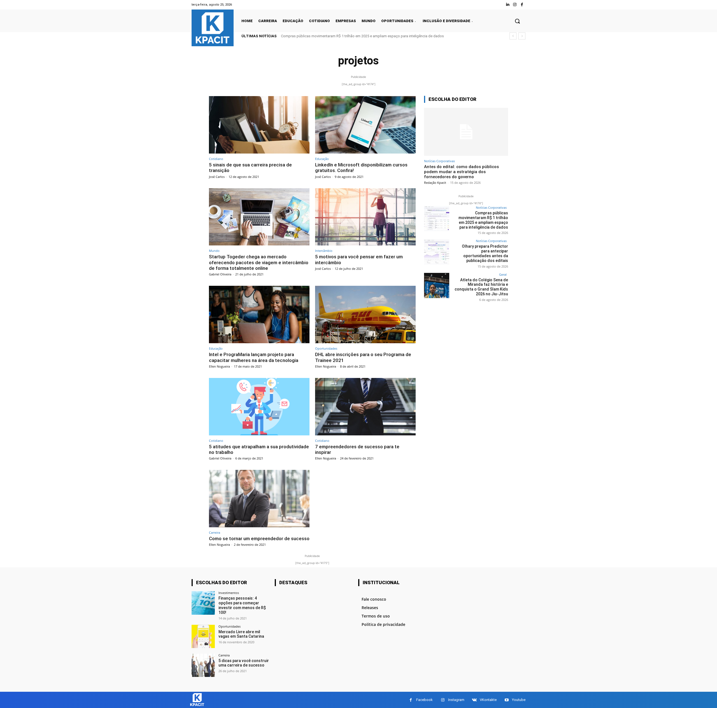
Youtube (518, 700)
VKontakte (488, 700)
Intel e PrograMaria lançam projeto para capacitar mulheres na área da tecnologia (253, 357)
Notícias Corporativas (439, 161)
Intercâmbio (323, 250)
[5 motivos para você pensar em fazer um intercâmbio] (365, 217)
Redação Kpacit (435, 182)
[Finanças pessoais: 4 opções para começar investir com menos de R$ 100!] (203, 602)
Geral (503, 274)
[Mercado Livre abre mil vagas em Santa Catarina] (203, 636)
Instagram (456, 700)
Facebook (424, 700)
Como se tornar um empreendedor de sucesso (259, 538)
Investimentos (228, 592)
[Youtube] (506, 700)
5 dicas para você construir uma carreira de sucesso (243, 663)
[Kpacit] (212, 27)
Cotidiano (216, 158)
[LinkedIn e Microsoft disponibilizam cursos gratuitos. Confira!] (365, 125)
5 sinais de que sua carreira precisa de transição (250, 167)
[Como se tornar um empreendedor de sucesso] (259, 498)
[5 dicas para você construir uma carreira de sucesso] (203, 665)
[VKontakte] (474, 700)
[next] (521, 36)
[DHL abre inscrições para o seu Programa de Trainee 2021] (365, 314)
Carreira (214, 532)
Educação (322, 158)
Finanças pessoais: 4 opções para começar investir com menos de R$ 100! (242, 605)
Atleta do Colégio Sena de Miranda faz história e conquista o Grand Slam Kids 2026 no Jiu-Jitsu (481, 287)
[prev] (512, 36)
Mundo (214, 250)
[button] (517, 21)
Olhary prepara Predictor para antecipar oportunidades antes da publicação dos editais (485, 253)
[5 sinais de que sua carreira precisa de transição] (259, 125)
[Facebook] (521, 4)
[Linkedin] (507, 4)
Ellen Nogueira (219, 366)
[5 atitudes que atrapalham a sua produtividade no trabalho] (259, 406)
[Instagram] (514, 4)
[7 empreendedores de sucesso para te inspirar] (365, 406)
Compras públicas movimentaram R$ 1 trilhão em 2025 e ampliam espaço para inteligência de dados (362, 36)
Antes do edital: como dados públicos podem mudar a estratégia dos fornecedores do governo (461, 171)
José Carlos (217, 177)
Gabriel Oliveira (220, 274)
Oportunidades (326, 348)
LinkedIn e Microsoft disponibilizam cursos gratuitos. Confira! (361, 167)
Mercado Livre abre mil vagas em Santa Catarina (241, 634)
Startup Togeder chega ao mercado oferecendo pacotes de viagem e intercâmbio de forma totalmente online (258, 262)
